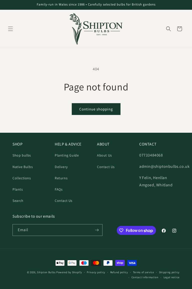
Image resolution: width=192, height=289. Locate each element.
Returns (61, 178)
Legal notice (172, 277)
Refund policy (119, 272)
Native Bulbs (22, 167)
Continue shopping (96, 109)
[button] (10, 28)
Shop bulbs (21, 155)
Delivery (61, 167)
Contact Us (63, 200)
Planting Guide (67, 155)
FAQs (58, 189)
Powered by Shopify (69, 272)
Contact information (145, 277)
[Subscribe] (96, 230)
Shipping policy (169, 272)
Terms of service (143, 272)
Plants (17, 189)
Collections (21, 178)
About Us (104, 155)
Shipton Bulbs (46, 272)
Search (18, 200)
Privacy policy (96, 272)
